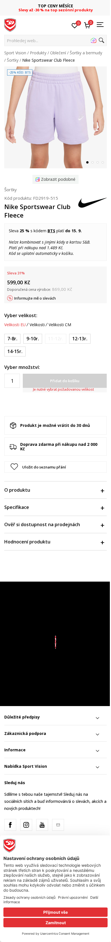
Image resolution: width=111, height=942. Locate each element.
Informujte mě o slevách (35, 298)
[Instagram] (26, 825)
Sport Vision (15, 52)
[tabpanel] (55, 117)
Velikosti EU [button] (15, 324)
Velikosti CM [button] (60, 324)
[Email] (58, 825)
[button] (55, 40)
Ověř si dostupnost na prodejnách (42, 524)
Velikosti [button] (37, 324)
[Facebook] (10, 825)
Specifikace (16, 507)
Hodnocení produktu (27, 542)
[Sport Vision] (10, 24)
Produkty (38, 52)
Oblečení (58, 52)
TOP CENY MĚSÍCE (55, 6)
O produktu (17, 490)
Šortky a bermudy (86, 52)
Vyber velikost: (20, 315)
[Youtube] (42, 825)
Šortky (12, 60)
